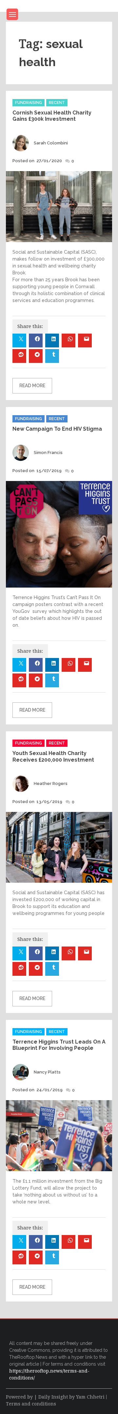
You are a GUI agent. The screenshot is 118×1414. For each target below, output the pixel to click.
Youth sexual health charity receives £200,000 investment (53, 756)
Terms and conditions (31, 1403)
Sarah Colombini (51, 142)
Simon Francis (48, 452)
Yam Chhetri (90, 1397)
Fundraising (28, 102)
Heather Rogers (51, 783)
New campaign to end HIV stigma (57, 429)
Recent (57, 102)
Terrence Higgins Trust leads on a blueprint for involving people (59, 1045)
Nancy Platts (47, 1072)
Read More (32, 385)
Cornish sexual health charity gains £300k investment (51, 116)
